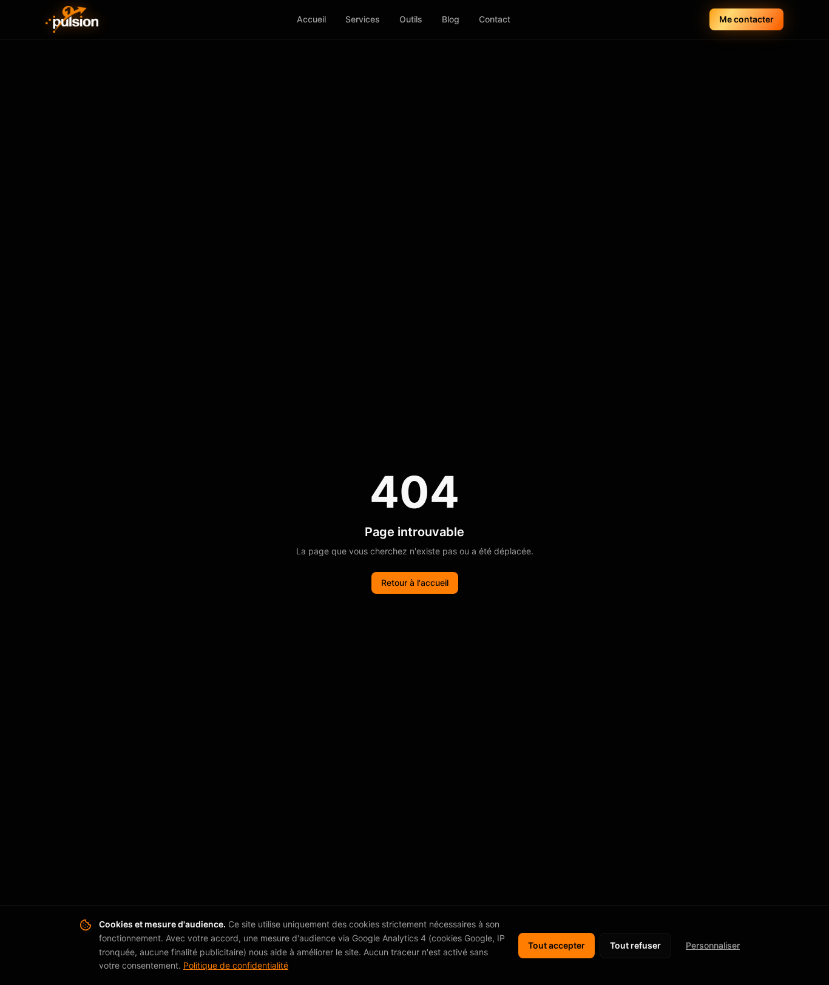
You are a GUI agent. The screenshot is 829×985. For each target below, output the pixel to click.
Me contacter (746, 19)
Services (362, 19)
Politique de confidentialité (235, 965)
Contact (494, 19)
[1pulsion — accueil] (72, 19)
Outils (410, 19)
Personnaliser (713, 945)
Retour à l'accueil (414, 582)
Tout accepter (556, 945)
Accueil (311, 19)
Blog (450, 19)
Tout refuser (635, 945)
